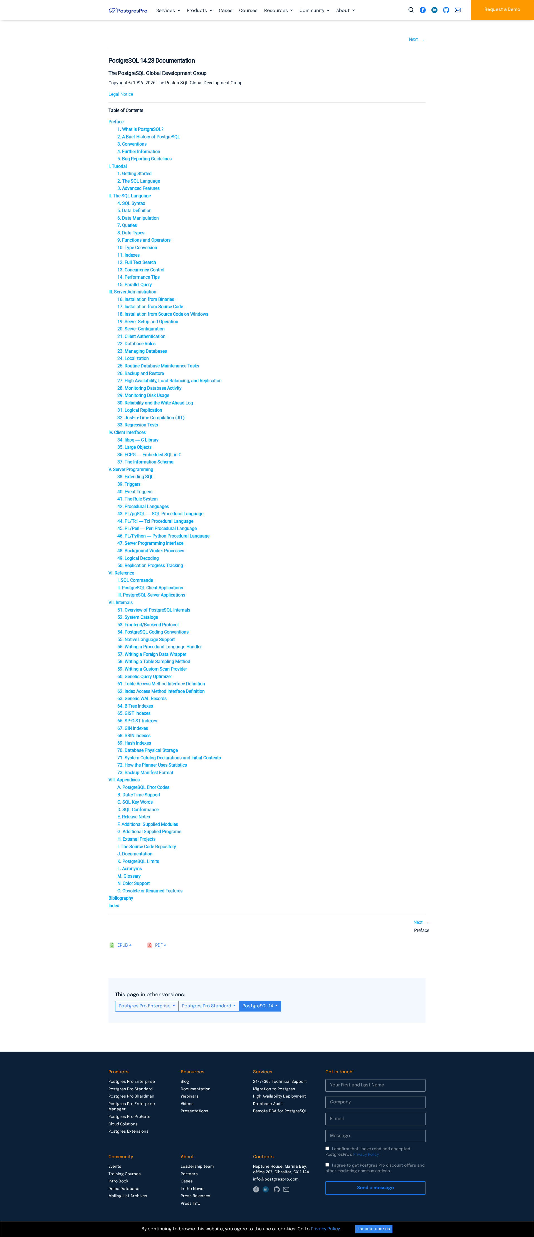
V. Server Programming (130, 469)
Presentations (194, 1111)
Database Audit (268, 1104)
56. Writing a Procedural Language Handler (159, 646)
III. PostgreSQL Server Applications (151, 595)
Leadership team (197, 1167)
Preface (115, 121)
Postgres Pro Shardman (131, 1096)
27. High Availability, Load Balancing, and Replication (169, 380)
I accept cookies (374, 1229)
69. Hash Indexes (134, 743)
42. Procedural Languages (143, 506)
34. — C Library (138, 440)
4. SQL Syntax (131, 203)
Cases (226, 10)
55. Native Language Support (146, 639)
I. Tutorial (117, 166)
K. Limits (138, 861)
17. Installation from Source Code (150, 306)
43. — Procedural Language (160, 513)
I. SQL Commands (135, 580)
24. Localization (133, 358)
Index (113, 905)
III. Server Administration (132, 291)
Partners (189, 1174)
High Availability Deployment (279, 1096)
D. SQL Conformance (138, 809)
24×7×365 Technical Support (280, 1082)
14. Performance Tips (138, 277)
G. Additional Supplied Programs (149, 831)
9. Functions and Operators (143, 240)
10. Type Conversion (137, 247)
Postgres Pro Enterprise (145, 1006)
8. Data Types (130, 232)
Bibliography (120, 898)
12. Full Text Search (136, 262)
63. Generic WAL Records (142, 698)
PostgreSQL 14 (258, 1006)
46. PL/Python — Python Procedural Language (163, 536)
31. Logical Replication (139, 410)
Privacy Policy (366, 1155)
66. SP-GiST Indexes (137, 720)
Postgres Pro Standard (207, 1006)
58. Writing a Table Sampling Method (153, 661)
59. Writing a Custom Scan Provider (152, 669)
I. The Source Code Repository (146, 846)
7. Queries (127, 225)
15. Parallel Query (134, 284)
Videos (187, 1104)
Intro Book (118, 1181)
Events (114, 1167)
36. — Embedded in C (149, 454)
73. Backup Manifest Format (145, 772)
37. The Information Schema (145, 462)
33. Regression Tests (137, 425)
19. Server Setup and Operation (147, 321)
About (343, 10)
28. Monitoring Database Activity (149, 388)
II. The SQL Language (129, 195)
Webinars (190, 1096)
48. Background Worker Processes (150, 550)
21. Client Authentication (141, 336)
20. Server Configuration (141, 329)
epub (122, 945)
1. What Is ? (140, 129)
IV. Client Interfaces (127, 432)
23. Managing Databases (142, 351)
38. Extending (135, 476)
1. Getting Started (134, 173)
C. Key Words (135, 802)
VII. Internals (120, 602)
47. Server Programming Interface (150, 543)
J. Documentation (134, 853)
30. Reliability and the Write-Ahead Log (155, 403)
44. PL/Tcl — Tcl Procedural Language (155, 521)
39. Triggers (128, 484)
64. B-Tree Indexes (135, 706)
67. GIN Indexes (132, 728)
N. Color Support (133, 883)
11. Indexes (128, 255)
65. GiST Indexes (133, 713)
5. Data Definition (134, 210)
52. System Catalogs (137, 617)
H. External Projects (136, 839)
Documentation (196, 1089)
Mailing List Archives (127, 1196)
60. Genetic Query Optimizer (144, 676)
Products (197, 10)
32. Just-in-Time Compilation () (151, 417)
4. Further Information (138, 151)
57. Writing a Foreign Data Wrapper (151, 654)
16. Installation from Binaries (145, 299)
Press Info (190, 1204)
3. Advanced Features (138, 188)
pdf (159, 945)
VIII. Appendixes (124, 779)
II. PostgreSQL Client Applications (150, 587)
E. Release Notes (133, 816)
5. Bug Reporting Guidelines (144, 158)
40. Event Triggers (134, 491)
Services (166, 10)
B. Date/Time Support (138, 794)
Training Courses (124, 1174)
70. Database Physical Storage (147, 750)
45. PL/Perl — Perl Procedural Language (157, 528)
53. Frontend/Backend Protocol (148, 624)
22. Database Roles (136, 343)
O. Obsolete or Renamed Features (149, 891)
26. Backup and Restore (140, 373)
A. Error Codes (143, 787)
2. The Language (138, 181)
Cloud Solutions (123, 1124)
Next (413, 39)
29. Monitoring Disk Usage (143, 395)
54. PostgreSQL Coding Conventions (153, 632)
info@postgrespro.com (275, 1179)
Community (312, 10)
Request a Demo (502, 9)
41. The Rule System (137, 499)
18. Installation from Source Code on (162, 314)
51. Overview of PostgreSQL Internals (153, 610)
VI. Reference (121, 573)
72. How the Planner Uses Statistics (152, 765)
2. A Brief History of (148, 136)
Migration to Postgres (274, 1089)
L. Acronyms (129, 868)
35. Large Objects (134, 447)
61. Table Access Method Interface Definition (161, 683)
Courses (248, 10)
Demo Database (123, 1189)
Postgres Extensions (128, 1131)
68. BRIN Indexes (133, 735)
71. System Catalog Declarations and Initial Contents (169, 757)
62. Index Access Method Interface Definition (161, 691)
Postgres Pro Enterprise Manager (131, 1106)
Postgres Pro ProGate (129, 1117)
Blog (185, 1082)
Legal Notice (120, 94)
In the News (192, 1189)
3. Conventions (132, 144)
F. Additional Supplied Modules (147, 824)
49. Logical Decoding (138, 558)
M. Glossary (129, 876)
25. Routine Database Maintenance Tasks (158, 366)
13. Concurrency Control (140, 270)
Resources (276, 10)
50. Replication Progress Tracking (150, 565)
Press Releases (195, 1196)
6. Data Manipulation (138, 218)
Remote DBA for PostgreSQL (280, 1111)
